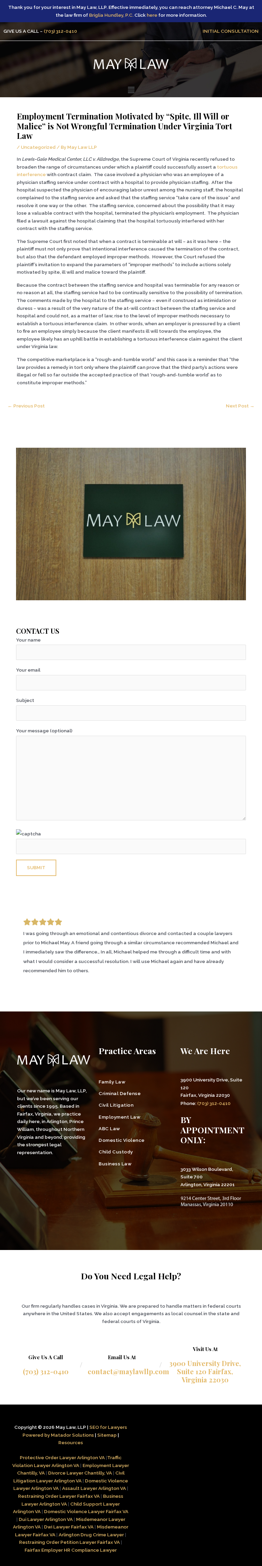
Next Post (240, 405)
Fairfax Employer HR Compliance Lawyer (71, 1550)
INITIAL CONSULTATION (231, 31)
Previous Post (26, 405)
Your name (28, 640)
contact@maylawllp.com (128, 1371)
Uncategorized (38, 147)
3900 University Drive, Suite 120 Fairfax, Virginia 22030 (205, 1371)
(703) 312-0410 (60, 31)
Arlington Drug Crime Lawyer (91, 1534)
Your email (28, 670)
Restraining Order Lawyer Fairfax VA (59, 1496)
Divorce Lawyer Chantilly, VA (80, 1473)
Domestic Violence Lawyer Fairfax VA (86, 1511)
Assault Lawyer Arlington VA (94, 1488)
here (152, 15)
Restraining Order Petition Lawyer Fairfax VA (69, 1542)
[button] (131, 90)
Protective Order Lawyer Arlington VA (63, 1457)
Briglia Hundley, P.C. (111, 15)
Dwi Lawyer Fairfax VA (68, 1526)
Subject (25, 700)
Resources (70, 1442)
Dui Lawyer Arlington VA (46, 1519)
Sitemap (107, 1435)
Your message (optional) (44, 730)
